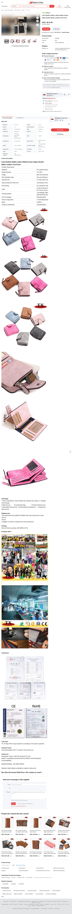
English (11, 904)
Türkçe (29, 905)
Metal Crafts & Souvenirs (58, 868)
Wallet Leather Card (7, 894)
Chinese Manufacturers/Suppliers (23, 901)
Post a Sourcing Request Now (18, 806)
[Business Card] (69, 124)
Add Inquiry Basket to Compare (21, 46)
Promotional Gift (39, 868)
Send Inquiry (46, 29)
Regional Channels (56, 901)
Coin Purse (28, 10)
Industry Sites (49, 901)
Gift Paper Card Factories (19, 890)
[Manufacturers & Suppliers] (36, 2)
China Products (13, 901)
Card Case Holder (56, 890)
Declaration (50, 908)
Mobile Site (34, 902)
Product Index (64, 901)
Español (15, 904)
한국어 (55, 904)
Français (25, 904)
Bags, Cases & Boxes (9, 10)
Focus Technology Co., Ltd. (27, 908)
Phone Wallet (5, 884)
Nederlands (47, 904)
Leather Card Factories (44, 890)
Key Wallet (13, 884)
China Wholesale (34, 901)
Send (13, 803)
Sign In (44, 111)
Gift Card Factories (7, 890)
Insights (38, 902)
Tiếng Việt (34, 905)
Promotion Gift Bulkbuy (51, 894)
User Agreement (44, 908)
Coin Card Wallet (39, 894)
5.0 (56, 120)
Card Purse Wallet (29, 894)
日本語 (59, 904)
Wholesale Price (42, 901)
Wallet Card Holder (18, 894)
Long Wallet (21, 884)
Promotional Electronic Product (43, 870)
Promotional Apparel (23, 870)
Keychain (3, 870)
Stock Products (22, 868)
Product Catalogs (21, 865)
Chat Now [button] (57, 29)
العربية (51, 904)
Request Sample (65, 32)
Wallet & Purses (17, 10)
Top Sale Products (5, 868)
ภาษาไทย (67, 904)
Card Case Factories (32, 890)
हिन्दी (63, 904)
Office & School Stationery (59, 870)
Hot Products (5, 901)
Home (2, 10)
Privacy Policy (57, 908)
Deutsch (41, 904)
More (2, 896)
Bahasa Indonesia (40, 905)
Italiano (37, 904)
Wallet (23, 10)
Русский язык (31, 904)
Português (21, 904)
